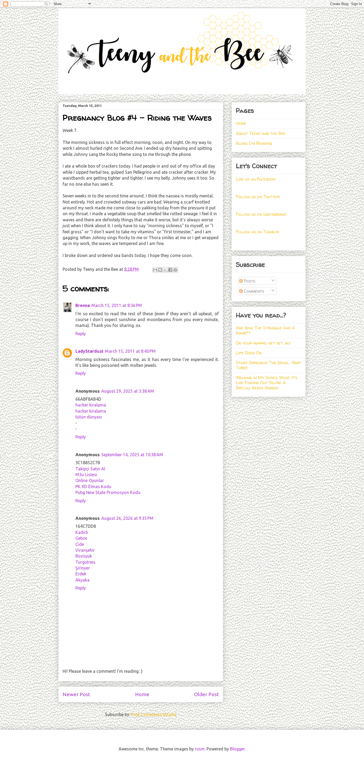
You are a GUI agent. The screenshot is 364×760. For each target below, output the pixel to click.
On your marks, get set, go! (263, 343)
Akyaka (82, 580)
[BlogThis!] (160, 269)
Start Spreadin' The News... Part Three (268, 365)
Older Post (206, 694)
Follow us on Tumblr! (257, 232)
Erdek (80, 573)
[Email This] (155, 269)
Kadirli (81, 532)
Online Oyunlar (89, 480)
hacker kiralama (90, 404)
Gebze (81, 538)
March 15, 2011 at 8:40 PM (130, 351)
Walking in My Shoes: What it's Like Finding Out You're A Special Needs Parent (266, 383)
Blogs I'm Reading (254, 143)
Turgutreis (85, 562)
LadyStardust (89, 351)
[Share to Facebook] (170, 269)
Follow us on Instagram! (261, 214)
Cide (79, 544)
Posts (248, 281)
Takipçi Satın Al (90, 468)
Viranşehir (85, 550)
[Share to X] (165, 269)
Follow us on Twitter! (258, 197)
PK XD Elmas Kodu (93, 486)
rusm (200, 748)
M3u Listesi (86, 474)
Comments (253, 291)
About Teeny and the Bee (261, 133)
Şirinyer (82, 568)
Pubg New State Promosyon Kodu (107, 492)
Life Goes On (248, 353)
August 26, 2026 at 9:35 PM (127, 518)
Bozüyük (83, 556)
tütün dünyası (88, 416)
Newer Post (76, 694)
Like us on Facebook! (256, 179)
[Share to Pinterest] (175, 269)
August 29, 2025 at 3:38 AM (127, 391)
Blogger (237, 748)
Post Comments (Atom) (153, 714)
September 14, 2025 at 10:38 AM (132, 454)
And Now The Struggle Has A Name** (265, 330)
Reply (80, 333)
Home (142, 694)
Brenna (82, 305)
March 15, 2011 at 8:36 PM (116, 305)
